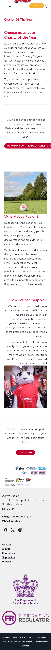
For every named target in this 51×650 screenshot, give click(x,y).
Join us (6, 549)
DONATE (36, 5)
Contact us (8, 553)
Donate (6, 544)
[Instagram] (20, 530)
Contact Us (25, 452)
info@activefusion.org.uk (16, 516)
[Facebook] (5, 530)
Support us (8, 557)
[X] (13, 530)
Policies (6, 561)
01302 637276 (11, 521)
